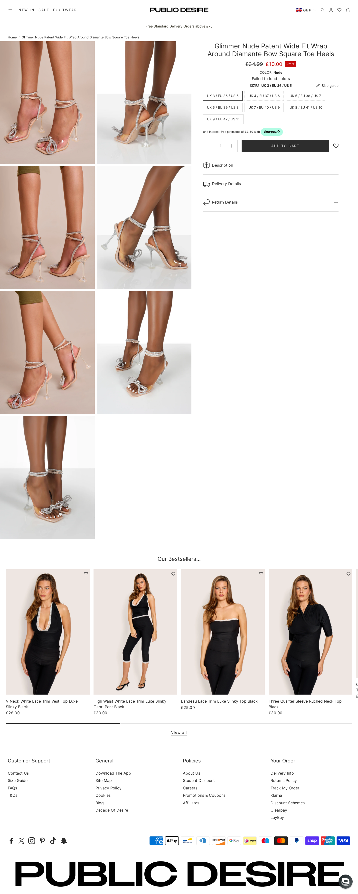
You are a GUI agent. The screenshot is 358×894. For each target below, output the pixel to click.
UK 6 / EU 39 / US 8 (223, 107)
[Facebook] (11, 840)
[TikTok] (53, 840)
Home (12, 37)
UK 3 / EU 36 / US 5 (223, 96)
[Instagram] (31, 840)
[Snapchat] (63, 840)
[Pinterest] (42, 840)
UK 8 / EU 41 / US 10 (306, 107)
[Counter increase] (231, 146)
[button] (10, 10)
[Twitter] (21, 841)
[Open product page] (48, 632)
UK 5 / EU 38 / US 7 (305, 96)
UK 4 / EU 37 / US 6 (264, 96)
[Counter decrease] (209, 146)
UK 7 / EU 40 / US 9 (264, 107)
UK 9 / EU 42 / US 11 (223, 119)
